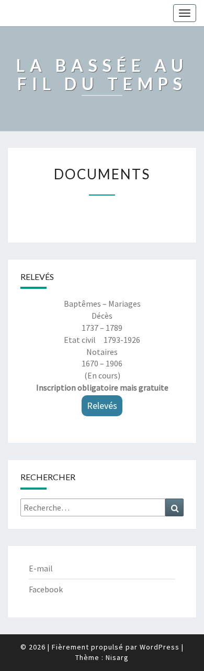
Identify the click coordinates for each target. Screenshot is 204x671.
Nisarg (117, 657)
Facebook (46, 589)
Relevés (102, 405)
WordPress (159, 647)
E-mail (41, 568)
